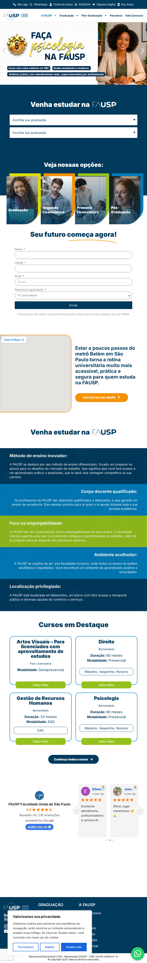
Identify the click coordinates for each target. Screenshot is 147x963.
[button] (4, 51)
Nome (19, 249)
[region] (50, 932)
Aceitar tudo (74, 947)
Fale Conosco (134, 15)
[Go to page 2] (110, 840)
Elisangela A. (98, 789)
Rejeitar (50, 947)
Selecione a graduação (29, 289)
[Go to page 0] (103, 840)
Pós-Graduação (92, 15)
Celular (19, 262)
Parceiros (116, 15)
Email (18, 276)
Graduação (67, 15)
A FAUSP (46, 15)
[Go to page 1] (107, 840)
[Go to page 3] (113, 840)
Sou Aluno (127, 4)
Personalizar (25, 947)
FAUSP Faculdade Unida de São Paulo (39, 804)
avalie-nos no (37, 826)
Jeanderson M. (130, 789)
